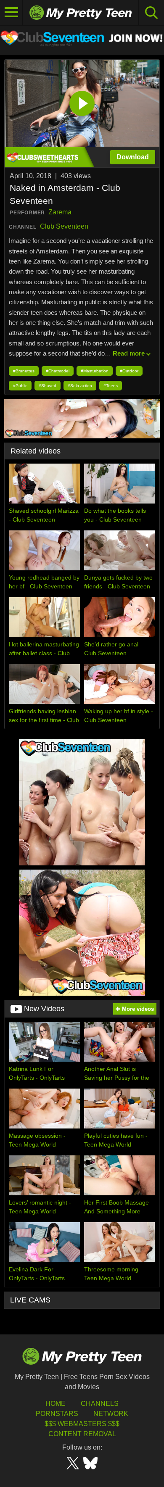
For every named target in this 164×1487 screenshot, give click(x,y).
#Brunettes (23, 371)
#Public (20, 385)
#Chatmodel (57, 371)
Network (110, 1413)
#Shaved (47, 385)
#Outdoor (129, 371)
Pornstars (57, 1413)
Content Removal (82, 1433)
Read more (129, 353)
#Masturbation (94, 371)
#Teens (110, 385)
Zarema (59, 212)
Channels (100, 1403)
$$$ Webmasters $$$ (82, 1423)
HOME (55, 1403)
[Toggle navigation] (11, 12)
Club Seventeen (64, 226)
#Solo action (80, 385)
